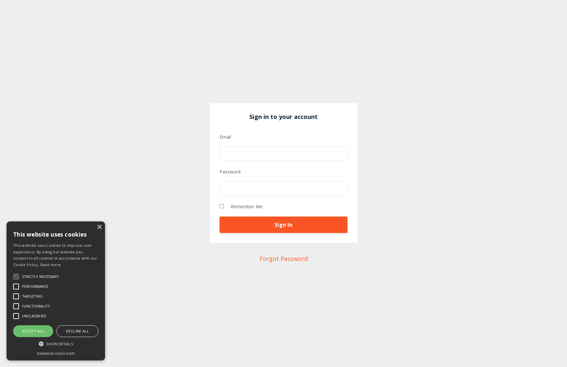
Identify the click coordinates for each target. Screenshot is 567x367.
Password (230, 172)
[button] (55, 343)
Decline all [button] (77, 331)
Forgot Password (284, 259)
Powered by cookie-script (56, 354)
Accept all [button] (33, 331)
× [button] (99, 227)
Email (225, 137)
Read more (50, 264)
